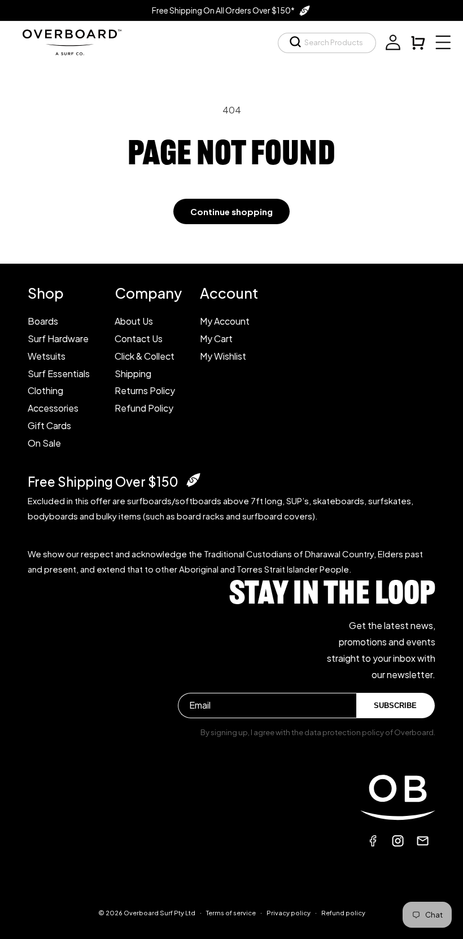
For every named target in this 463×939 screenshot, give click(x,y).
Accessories (53, 408)
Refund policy (343, 912)
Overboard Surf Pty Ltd (159, 912)
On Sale (44, 443)
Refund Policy (144, 408)
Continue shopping (231, 211)
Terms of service (231, 912)
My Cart (216, 338)
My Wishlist (223, 356)
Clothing (45, 390)
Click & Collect (144, 356)
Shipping (133, 373)
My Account (225, 321)
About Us (134, 321)
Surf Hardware (58, 338)
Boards (43, 321)
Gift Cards (49, 425)
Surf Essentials (59, 373)
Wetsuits (46, 356)
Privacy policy (289, 912)
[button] (327, 43)
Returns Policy (145, 390)
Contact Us (139, 338)
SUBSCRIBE (395, 705)
